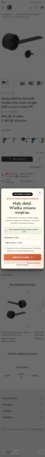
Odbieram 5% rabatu (23, 257)
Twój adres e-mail (11, 238)
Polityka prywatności (22, 264)
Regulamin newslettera (33, 263)
